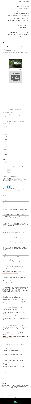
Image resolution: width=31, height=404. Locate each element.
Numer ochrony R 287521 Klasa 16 (13, 15)
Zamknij (16, 402)
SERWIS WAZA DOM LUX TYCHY (12, 20)
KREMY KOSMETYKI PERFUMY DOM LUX (23, 20)
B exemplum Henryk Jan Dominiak (12, 36)
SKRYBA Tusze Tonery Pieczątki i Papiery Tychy (22, 22)
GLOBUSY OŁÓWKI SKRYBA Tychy (24, 23)
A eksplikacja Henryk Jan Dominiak (24, 34)
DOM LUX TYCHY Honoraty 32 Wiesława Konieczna (21, 18)
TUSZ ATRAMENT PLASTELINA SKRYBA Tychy (22, 25)
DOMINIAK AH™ (6, 384)
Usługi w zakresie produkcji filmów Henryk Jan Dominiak (21, 13)
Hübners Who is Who (7, 321)
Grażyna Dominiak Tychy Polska (24, 32)
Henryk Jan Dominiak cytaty (25, 4)
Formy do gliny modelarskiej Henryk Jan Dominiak (22, 8)
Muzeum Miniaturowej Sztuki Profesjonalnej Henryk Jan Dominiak (14, 332)
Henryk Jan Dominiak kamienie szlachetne (23, 6)
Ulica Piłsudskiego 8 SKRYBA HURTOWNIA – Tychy (21, 30)
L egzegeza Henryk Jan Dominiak (24, 37)
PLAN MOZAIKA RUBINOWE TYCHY (24, 16)
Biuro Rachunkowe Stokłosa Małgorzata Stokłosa (10, 273)
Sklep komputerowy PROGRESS (7, 337)
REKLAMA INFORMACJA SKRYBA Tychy (23, 27)
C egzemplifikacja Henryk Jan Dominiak (23, 36)
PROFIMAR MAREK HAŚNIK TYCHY (14, 32)
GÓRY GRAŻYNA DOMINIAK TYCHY (13, 34)
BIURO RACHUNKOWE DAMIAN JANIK (24, 15)
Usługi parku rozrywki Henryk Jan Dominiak (23, 11)
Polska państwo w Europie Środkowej (23, 1)
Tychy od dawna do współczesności (14, 4)
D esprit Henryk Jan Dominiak (14, 37)
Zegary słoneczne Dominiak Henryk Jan (13, 47)
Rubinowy (16, 54)
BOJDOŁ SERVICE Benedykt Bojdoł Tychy (23, 29)
